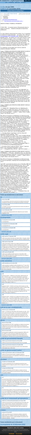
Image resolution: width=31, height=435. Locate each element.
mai (8, 7)
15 (6, 7)
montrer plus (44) (7, 258)
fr (25, 0)
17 (8, 9)
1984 (12, 7)
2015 (18, 9)
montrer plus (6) (6, 231)
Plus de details (19, 433)
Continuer (11, 433)
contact (23, 2)
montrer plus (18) (7, 305)
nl (29, 0)
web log (17, 2)
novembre (12, 9)
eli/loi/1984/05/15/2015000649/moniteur (9, 19)
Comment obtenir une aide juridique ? (15, 10)
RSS (6, 2)
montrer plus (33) (7, 215)
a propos (11, 2)
